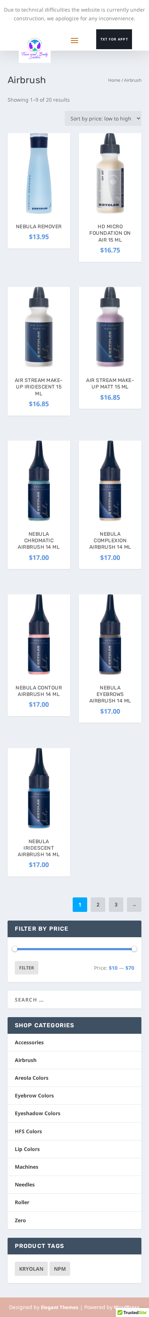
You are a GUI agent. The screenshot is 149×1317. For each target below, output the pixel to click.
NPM (60, 1268)
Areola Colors (31, 1077)
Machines (26, 1166)
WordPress (127, 1307)
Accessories (29, 1042)
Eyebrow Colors (34, 1095)
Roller (22, 1202)
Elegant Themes (59, 1307)
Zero (20, 1220)
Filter (26, 968)
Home (114, 80)
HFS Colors (28, 1131)
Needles (25, 1184)
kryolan (31, 1268)
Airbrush (26, 1060)
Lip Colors (27, 1149)
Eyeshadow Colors (37, 1113)
